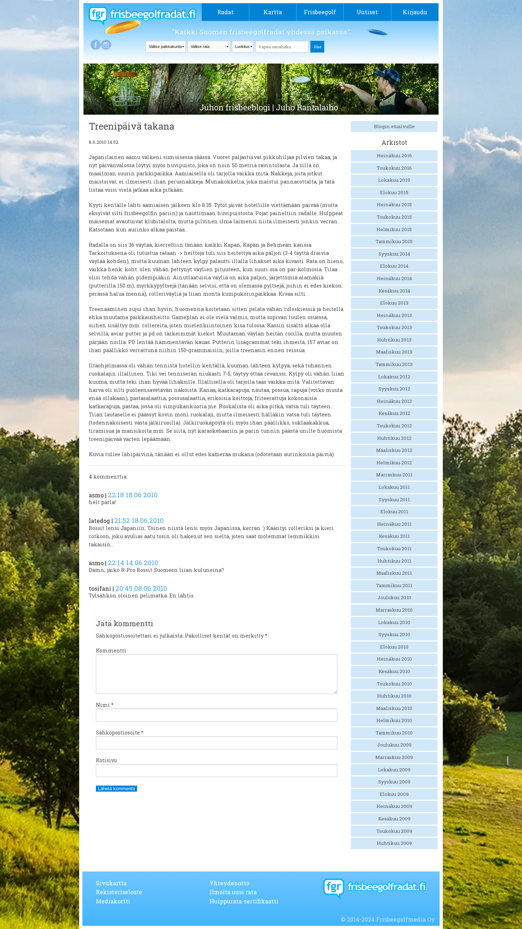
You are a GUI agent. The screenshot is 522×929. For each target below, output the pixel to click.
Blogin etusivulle (394, 126)
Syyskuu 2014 (394, 254)
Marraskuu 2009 (394, 757)
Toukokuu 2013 (394, 327)
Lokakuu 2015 (394, 180)
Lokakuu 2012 (394, 376)
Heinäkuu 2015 (394, 204)
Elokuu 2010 (394, 647)
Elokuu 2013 (394, 303)
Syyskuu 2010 (394, 634)
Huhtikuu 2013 (394, 340)
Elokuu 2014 (394, 266)
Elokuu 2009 (394, 794)
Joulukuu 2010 (394, 597)
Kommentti (111, 650)
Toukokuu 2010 (394, 684)
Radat (225, 12)
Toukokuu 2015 (394, 217)
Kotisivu (106, 760)
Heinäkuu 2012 (394, 401)
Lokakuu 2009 (394, 769)
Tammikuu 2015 (394, 241)
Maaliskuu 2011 (394, 573)
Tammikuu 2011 (394, 585)
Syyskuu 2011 (394, 499)
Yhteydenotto (229, 883)
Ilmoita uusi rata (233, 892)
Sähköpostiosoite (119, 732)
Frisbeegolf (320, 12)
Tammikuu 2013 (394, 364)
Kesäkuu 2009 (394, 818)
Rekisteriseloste (119, 892)
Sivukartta (111, 883)
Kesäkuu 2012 (394, 413)
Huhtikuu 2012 (394, 438)
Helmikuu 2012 (394, 462)
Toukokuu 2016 (394, 168)
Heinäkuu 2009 (394, 806)
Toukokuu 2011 (394, 548)
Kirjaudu (415, 12)
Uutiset (367, 12)
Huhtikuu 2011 (394, 561)
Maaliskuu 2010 (394, 708)
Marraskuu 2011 (394, 474)
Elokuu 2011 (394, 511)
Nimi (105, 704)
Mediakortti (113, 901)
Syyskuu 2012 (394, 389)
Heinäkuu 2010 (394, 659)
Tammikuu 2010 (394, 732)
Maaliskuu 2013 (394, 352)
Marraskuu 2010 (394, 610)
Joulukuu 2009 (394, 745)
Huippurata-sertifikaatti (244, 901)
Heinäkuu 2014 (394, 278)
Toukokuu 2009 (394, 831)
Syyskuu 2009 (394, 781)
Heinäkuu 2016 (394, 155)
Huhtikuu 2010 (394, 696)
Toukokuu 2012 (394, 425)
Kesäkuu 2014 (394, 291)
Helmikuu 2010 (394, 720)
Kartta (272, 12)
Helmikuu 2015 (394, 229)
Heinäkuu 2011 (394, 524)
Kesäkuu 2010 (394, 671)
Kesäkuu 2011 (394, 536)
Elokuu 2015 (394, 192)
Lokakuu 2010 (394, 622)
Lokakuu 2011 (394, 487)
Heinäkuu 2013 (394, 315)
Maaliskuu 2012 (394, 450)
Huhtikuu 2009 (394, 843)
